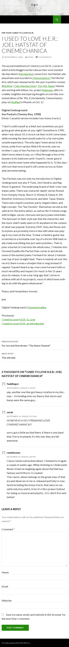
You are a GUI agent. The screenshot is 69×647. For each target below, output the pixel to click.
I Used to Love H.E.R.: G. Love (18, 319)
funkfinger (13, 384)
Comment (8, 529)
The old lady (8, 355)
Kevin (30, 57)
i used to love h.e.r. (23, 33)
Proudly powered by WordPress (16, 643)
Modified (15, 102)
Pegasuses (47, 90)
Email (5, 586)
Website (7, 600)
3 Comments (44, 57)
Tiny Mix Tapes (46, 86)
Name (5, 572)
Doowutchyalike (36, 307)
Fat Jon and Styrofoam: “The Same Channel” (26, 343)
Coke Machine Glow (25, 86)
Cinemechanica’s (41, 77)
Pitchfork (7, 86)
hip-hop (6, 33)
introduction (26, 73)
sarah (10, 412)
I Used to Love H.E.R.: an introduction (23, 323)
